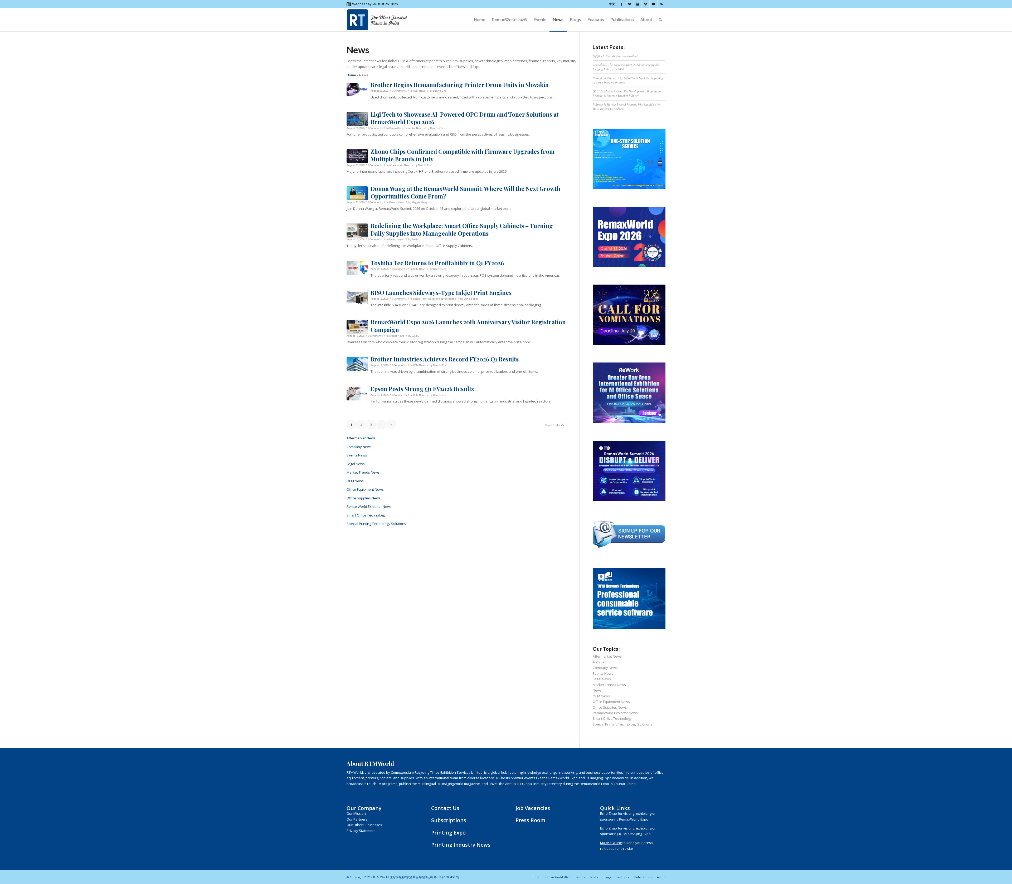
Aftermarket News (399, 165)
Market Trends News (363, 472)
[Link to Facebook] (622, 4)
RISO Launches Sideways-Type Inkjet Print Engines (441, 292)
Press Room (530, 820)
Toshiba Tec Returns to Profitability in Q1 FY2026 (437, 263)
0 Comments (399, 90)
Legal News (356, 463)
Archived (600, 662)
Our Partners (357, 819)
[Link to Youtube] (653, 4)
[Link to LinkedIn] (637, 4)
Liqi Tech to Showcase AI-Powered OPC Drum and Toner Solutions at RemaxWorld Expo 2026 (465, 118)
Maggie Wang (419, 202)
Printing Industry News (460, 844)
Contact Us (445, 808)
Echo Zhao (608, 813)
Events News (396, 202)
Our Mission (356, 813)
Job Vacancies (532, 808)
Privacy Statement (361, 830)
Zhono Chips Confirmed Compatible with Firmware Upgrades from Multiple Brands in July (462, 155)
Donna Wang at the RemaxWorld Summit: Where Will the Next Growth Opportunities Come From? (465, 192)
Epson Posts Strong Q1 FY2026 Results (422, 389)
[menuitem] (480, 19)
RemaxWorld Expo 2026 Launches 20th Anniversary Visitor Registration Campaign (468, 326)
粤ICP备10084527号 (447, 877)
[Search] (660, 19)
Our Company (364, 808)
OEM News (419, 90)
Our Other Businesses (364, 824)
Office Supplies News (364, 498)
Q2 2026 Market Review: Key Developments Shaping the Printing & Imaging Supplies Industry (627, 93)
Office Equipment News (365, 489)
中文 (612, 4)
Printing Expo (448, 832)
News (597, 690)
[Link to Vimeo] (645, 4)
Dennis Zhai (440, 90)
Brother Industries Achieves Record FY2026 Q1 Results (445, 359)
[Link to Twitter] (630, 4)
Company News (359, 446)
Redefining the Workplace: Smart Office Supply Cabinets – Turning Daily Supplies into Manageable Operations (462, 229)
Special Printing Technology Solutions (434, 298)
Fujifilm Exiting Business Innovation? (615, 56)
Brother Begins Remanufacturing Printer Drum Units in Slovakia (459, 85)
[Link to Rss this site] (661, 4)
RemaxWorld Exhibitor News (405, 128)
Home (351, 75)
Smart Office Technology (366, 515)
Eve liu (415, 239)
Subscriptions (448, 820)
